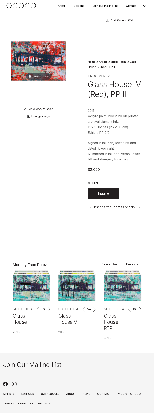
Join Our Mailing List (32, 365)
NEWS (87, 393)
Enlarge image (40, 116)
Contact (131, 5)
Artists (62, 5)
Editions (79, 5)
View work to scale (40, 109)
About (71, 393)
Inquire (103, 193)
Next (48, 309)
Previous (39, 309)
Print (95, 183)
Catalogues (50, 393)
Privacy (44, 403)
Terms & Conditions (18, 403)
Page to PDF (124, 20)
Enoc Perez (119, 61)
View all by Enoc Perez (117, 264)
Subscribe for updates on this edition (112, 207)
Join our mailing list (105, 5)
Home (92, 61)
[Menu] (152, 5)
